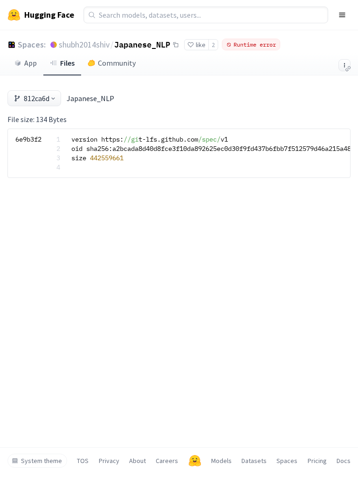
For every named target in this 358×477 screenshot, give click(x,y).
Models (221, 461)
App (30, 63)
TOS (83, 461)
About (137, 461)
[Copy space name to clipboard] (176, 45)
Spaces (286, 461)
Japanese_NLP (142, 44)
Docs (344, 461)
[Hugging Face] (194, 460)
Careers (167, 461)
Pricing (317, 461)
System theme (41, 461)
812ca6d (36, 98)
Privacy (109, 461)
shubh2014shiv (84, 44)
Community (117, 63)
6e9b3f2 (28, 139)
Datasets (254, 461)
